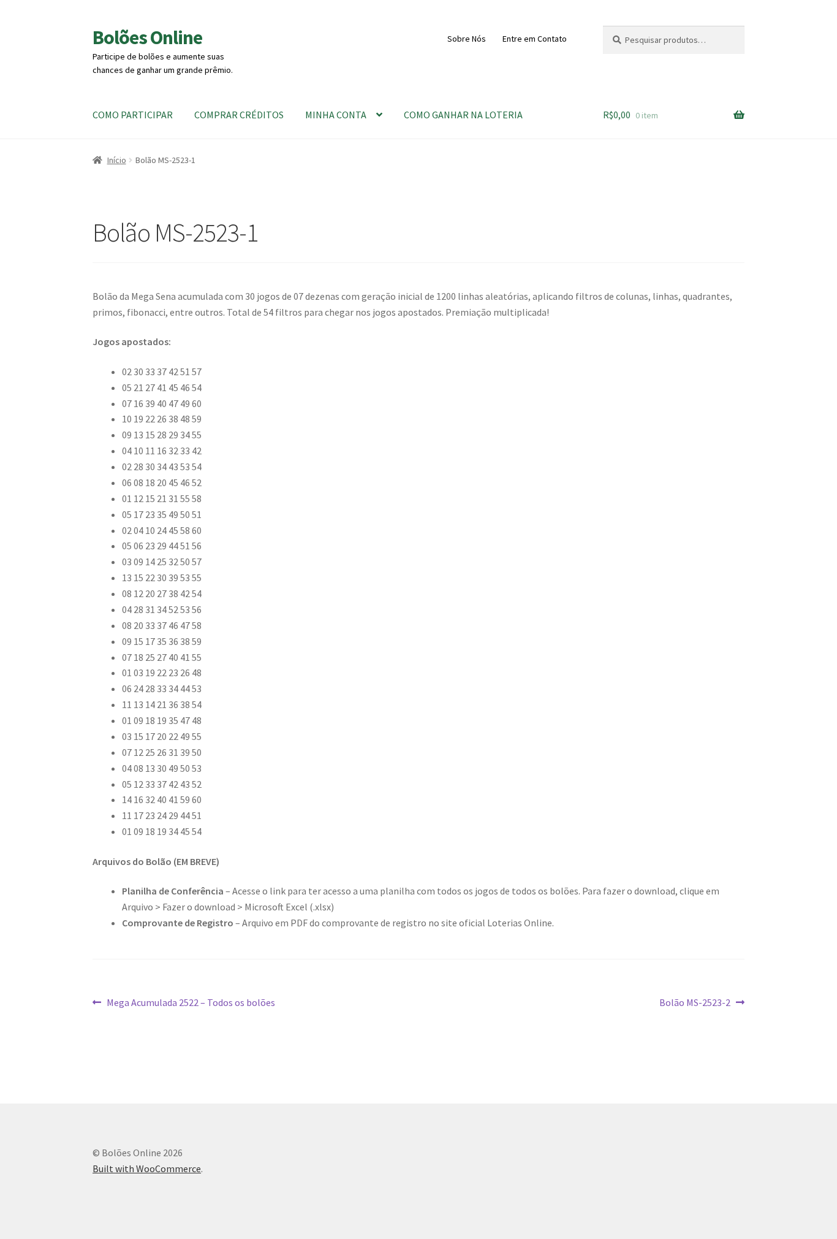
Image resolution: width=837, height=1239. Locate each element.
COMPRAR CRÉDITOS (239, 115)
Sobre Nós (466, 38)
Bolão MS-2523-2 (694, 1003)
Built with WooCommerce (147, 1168)
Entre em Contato (534, 38)
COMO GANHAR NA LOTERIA (463, 115)
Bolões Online (147, 37)
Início (116, 160)
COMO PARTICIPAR (133, 115)
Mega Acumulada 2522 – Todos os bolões (190, 1003)
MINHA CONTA (335, 115)
